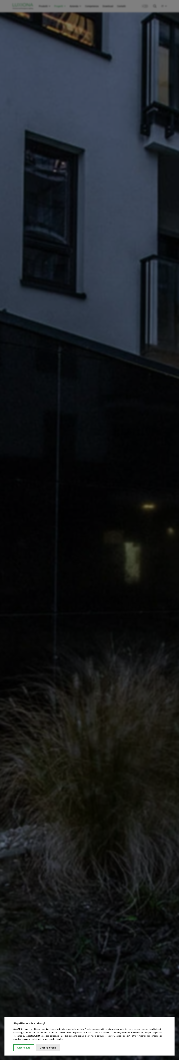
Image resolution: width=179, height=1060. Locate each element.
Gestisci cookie (48, 1047)
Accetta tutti (23, 1047)
